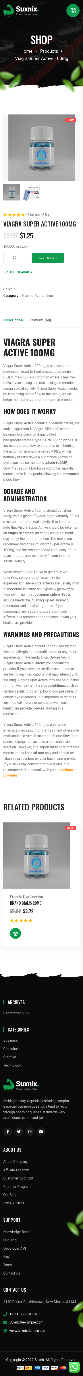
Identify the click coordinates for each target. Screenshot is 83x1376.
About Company (15, 1162)
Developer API (14, 1248)
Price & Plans (13, 1203)
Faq (6, 1256)
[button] (18, 271)
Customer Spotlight (18, 1178)
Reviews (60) (40, 320)
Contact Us (11, 1273)
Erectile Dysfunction (37, 296)
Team (7, 1265)
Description (13, 320)
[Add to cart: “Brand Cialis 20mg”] (15, 933)
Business (10, 1040)
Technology (12, 1065)
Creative (9, 1057)
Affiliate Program (16, 1170)
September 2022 (16, 1013)
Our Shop (10, 1195)
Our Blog (10, 1240)
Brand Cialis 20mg (26, 903)
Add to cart (48, 257)
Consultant (11, 1049)
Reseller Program (17, 1187)
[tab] (13, 321)
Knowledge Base (16, 1232)
